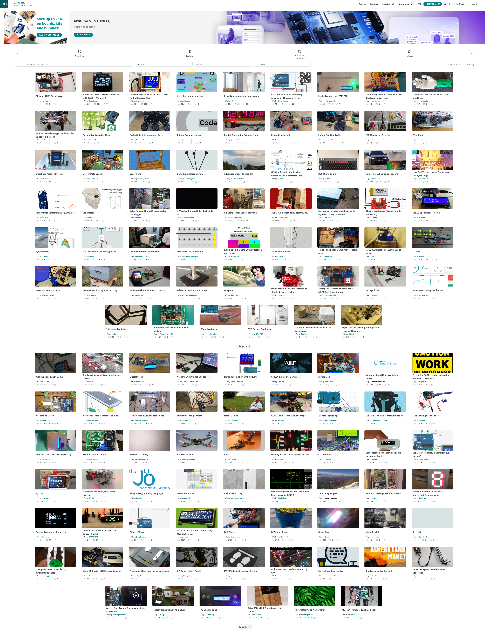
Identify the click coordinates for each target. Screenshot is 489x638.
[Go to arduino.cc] (4, 4)
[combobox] (164, 64)
